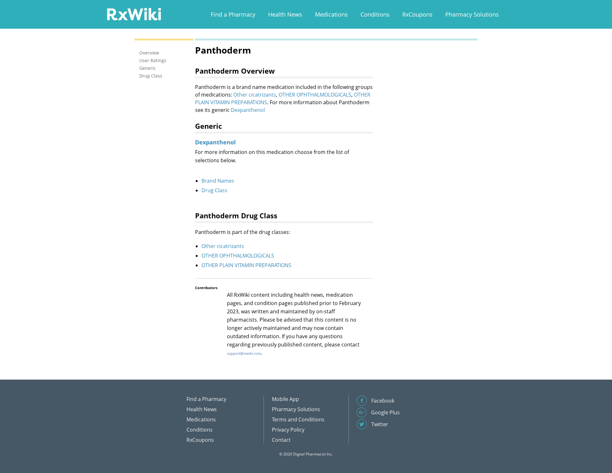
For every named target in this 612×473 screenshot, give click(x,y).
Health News (285, 14)
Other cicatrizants (254, 94)
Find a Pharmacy (233, 14)
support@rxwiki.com (244, 353)
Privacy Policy (288, 429)
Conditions (375, 14)
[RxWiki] (134, 14)
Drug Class (214, 190)
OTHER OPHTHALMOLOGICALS (315, 94)
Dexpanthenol (248, 109)
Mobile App (285, 399)
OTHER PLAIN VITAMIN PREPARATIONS (246, 265)
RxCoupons (417, 14)
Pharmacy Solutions (472, 14)
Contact (281, 439)
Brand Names (217, 180)
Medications (331, 14)
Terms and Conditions (298, 419)
